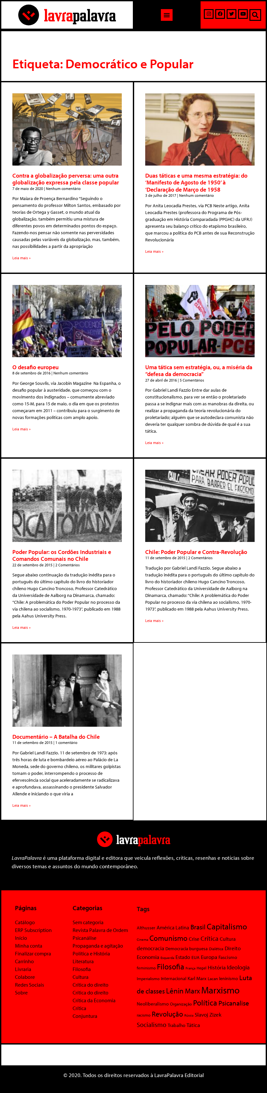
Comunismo (168, 938)
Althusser (146, 928)
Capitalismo (227, 926)
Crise (194, 939)
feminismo (146, 967)
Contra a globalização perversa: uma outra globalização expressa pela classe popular (65, 179)
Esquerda (167, 957)
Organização (181, 1003)
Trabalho (176, 1025)
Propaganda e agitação (98, 945)
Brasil (197, 927)
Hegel (201, 967)
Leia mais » (21, 257)
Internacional (173, 978)
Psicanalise (233, 1003)
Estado (183, 957)
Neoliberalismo (153, 1004)
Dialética (216, 948)
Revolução (167, 1014)
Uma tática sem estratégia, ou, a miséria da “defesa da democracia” (198, 370)
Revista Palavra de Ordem (100, 930)
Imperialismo (148, 978)
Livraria (23, 969)
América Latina (173, 927)
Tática (193, 1024)
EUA (195, 957)
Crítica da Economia (94, 1000)
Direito (233, 948)
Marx (192, 990)
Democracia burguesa (186, 948)
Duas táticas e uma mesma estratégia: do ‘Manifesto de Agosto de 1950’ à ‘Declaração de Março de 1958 (196, 182)
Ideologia (238, 967)
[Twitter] (231, 14)
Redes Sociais (29, 984)
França (190, 968)
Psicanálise (84, 938)
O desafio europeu (35, 367)
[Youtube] (243, 14)
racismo (143, 1015)
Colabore (25, 977)
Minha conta (28, 945)
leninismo (228, 978)
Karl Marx (197, 978)
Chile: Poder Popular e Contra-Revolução (196, 552)
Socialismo (151, 1024)
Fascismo (227, 957)
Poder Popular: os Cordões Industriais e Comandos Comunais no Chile (61, 555)
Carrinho (24, 961)
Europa (209, 956)
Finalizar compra (33, 953)
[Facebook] (220, 14)
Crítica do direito (90, 984)
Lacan (213, 978)
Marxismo (220, 990)
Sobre (21, 992)
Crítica (79, 1008)
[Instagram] (209, 14)
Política (205, 1002)
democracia (150, 947)
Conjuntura (85, 1016)
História (217, 967)
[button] (167, 15)
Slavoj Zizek (208, 1014)
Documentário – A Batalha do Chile (56, 736)
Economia (148, 956)
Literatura (83, 961)
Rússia (188, 1015)
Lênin (175, 990)
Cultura (81, 977)
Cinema (142, 939)
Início (21, 938)
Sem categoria (88, 922)
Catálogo (25, 922)
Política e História (91, 953)
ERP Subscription (33, 930)
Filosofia (82, 969)
